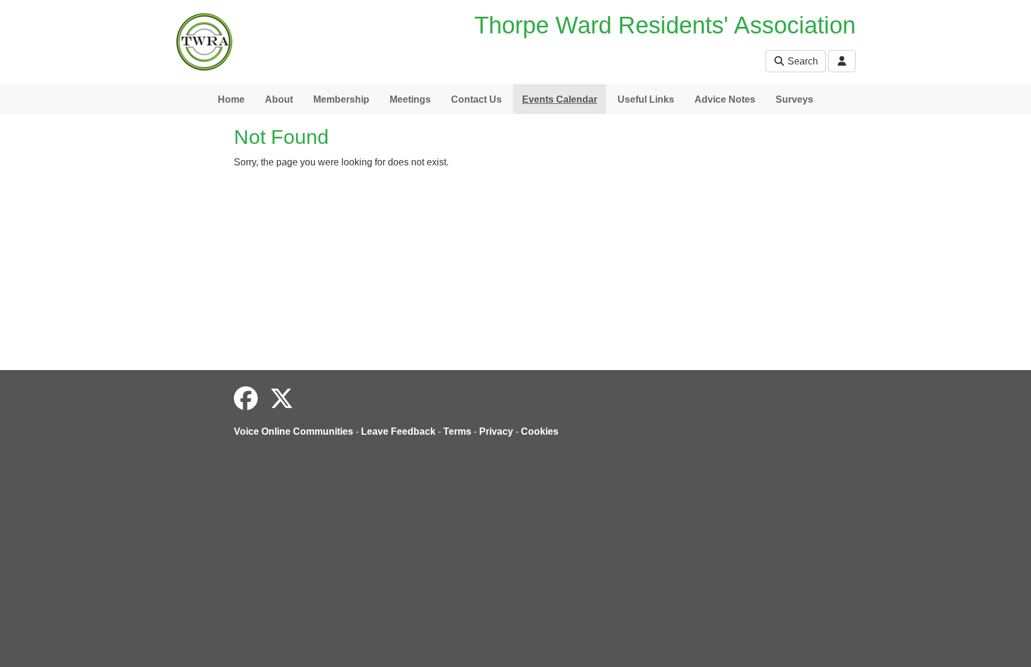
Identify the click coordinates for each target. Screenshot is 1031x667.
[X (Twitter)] (282, 399)
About (279, 99)
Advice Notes (724, 99)
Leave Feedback (398, 431)
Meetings (410, 99)
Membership (341, 99)
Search (801, 61)
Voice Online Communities (293, 431)
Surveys (794, 99)
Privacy (496, 431)
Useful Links (646, 99)
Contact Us (476, 99)
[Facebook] (246, 399)
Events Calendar (559, 99)
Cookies (539, 431)
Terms (457, 431)
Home (231, 99)
